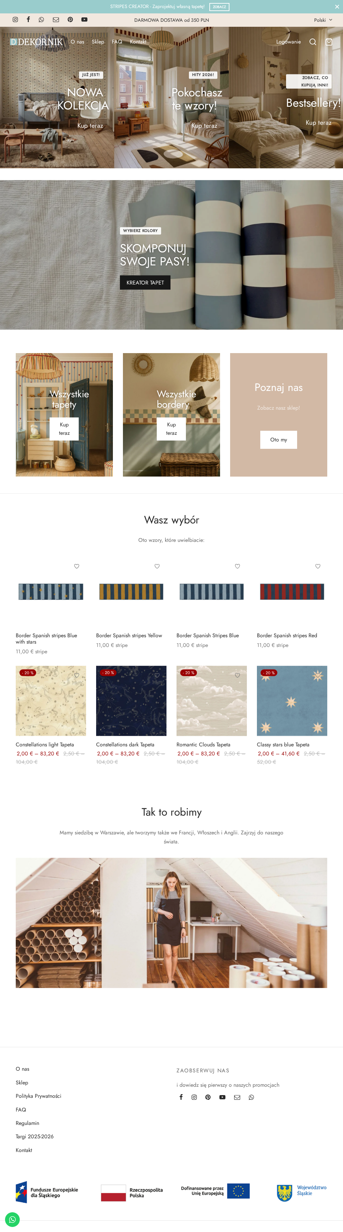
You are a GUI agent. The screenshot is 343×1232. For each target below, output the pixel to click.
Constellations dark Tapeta (125, 744)
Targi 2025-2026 (35, 1136)
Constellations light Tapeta (45, 744)
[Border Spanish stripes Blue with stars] (51, 592)
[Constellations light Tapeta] (51, 701)
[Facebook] (28, 20)
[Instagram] (15, 20)
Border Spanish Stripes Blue (208, 635)
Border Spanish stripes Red (287, 635)
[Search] (313, 42)
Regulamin (27, 1123)
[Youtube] (84, 20)
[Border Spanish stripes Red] (292, 592)
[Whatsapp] (41, 20)
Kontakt (138, 42)
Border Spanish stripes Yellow (129, 635)
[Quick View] (77, 597)
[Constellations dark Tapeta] (131, 701)
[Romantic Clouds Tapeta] (212, 701)
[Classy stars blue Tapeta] (292, 701)
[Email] (56, 20)
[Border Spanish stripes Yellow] (131, 592)
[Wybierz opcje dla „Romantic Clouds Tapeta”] (237, 691)
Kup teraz (90, 125)
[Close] (337, 6)
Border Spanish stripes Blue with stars (46, 639)
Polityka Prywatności (38, 1096)
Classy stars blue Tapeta (283, 744)
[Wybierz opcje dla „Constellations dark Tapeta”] (157, 691)
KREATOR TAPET (145, 282)
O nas (77, 42)
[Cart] (329, 42)
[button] (278, 440)
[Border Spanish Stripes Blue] (212, 592)
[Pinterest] (70, 20)
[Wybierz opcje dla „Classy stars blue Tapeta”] (318, 691)
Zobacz (219, 6)
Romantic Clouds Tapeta (203, 744)
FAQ (117, 42)
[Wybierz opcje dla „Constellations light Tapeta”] (77, 691)
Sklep (98, 42)
